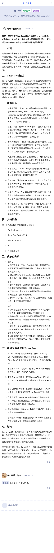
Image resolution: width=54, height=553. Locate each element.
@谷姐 (5, 482)
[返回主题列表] (3, 3)
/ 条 (26, 3)
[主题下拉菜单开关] (51, 3)
